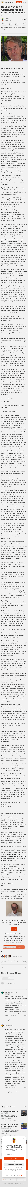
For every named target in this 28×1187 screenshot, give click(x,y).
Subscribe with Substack (15, 1164)
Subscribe (14, 1158)
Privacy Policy (19, 1171)
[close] (23, 1138)
